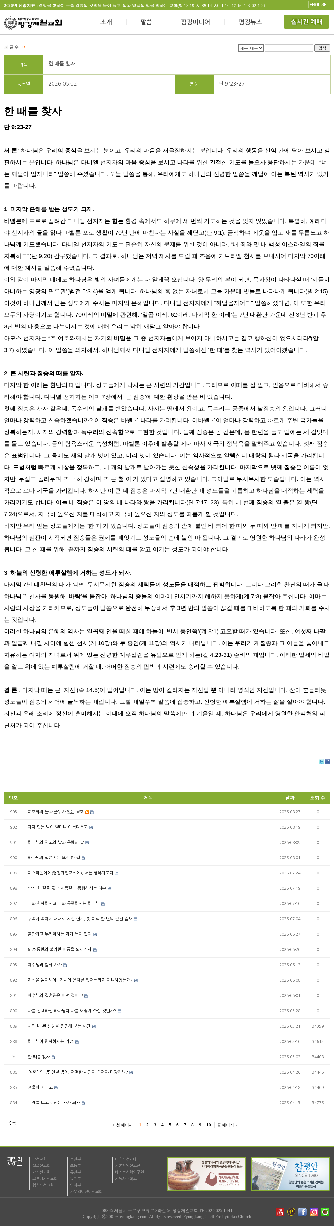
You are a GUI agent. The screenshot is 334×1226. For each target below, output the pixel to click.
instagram (314, 1212)
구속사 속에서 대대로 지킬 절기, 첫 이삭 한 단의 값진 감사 (80, 919)
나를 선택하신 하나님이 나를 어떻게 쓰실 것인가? (72, 1011)
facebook (303, 1212)
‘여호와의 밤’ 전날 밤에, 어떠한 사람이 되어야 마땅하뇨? (78, 1072)
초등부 (75, 1166)
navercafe (326, 1212)
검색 (322, 48)
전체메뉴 (307, 23)
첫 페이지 (124, 1125)
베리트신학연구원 (129, 1172)
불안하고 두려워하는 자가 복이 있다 (60, 934)
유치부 (75, 1179)
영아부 (75, 1185)
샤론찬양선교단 (127, 1166)
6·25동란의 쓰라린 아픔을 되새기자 (59, 949)
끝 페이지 (225, 1125)
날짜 (290, 798)
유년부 (75, 1172)
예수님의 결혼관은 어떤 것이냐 (55, 995)
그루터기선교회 (44, 1179)
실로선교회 (41, 1166)
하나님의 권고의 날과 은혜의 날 (56, 842)
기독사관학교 (126, 1179)
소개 (106, 23)
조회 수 (317, 798)
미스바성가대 (126, 1159)
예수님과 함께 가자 (45, 965)
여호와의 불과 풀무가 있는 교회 (56, 812)
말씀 (147, 23)
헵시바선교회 (43, 1185)
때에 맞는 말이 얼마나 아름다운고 (58, 827)
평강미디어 (196, 23)
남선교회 (39, 1159)
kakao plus (291, 1212)
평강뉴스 (251, 23)
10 (208, 1125)
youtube (280, 1212)
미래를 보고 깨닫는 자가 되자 (54, 1103)
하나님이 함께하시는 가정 (50, 1041)
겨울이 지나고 (40, 1087)
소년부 (75, 1159)
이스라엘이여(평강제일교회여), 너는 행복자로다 (70, 873)
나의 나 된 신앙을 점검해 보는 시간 (59, 1026)
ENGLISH (318, 4)
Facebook (327, 761)
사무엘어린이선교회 (86, 1192)
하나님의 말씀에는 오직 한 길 (54, 858)
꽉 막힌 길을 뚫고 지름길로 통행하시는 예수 (67, 888)
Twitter (321, 761)
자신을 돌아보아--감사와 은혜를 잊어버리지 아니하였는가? (80, 980)
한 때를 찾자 (61, 63)
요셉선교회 (41, 1172)
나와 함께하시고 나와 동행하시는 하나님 (63, 903)
